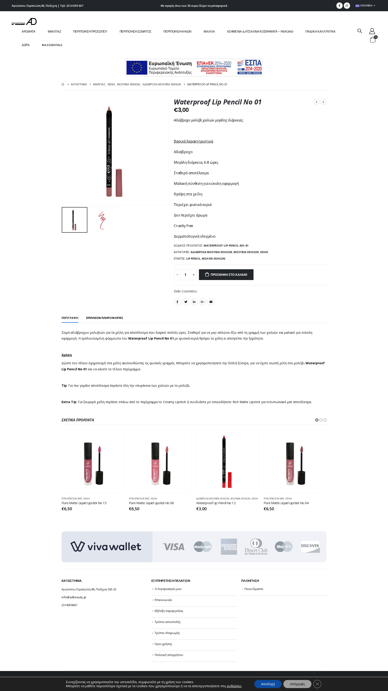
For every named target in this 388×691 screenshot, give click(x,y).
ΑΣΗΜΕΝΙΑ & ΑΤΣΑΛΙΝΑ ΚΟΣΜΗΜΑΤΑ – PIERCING (260, 31)
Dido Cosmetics (185, 291)
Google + (202, 301)
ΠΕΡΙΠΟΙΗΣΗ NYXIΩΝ (177, 31)
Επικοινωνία (163, 600)
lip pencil (193, 259)
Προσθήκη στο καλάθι (229, 274)
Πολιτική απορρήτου (169, 655)
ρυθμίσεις (234, 686)
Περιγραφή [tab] (70, 318)
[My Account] (372, 31)
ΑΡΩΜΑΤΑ (28, 31)
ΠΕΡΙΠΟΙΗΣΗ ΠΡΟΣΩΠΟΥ (90, 31)
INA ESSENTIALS (52, 45)
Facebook (177, 301)
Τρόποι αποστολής (168, 622)
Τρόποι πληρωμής (167, 633)
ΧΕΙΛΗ (264, 252)
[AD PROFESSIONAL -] (24, 21)
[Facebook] (339, 5)
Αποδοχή (268, 684)
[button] (317, 420)
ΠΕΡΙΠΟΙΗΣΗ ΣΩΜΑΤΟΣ (135, 31)
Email (210, 301)
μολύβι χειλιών (213, 259)
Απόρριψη (297, 684)
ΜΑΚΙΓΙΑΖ (54, 31)
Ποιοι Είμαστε (254, 589)
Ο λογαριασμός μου (168, 589)
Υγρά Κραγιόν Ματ (72, 498)
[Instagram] (347, 5)
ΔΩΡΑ (26, 45)
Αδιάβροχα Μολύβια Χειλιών (211, 252)
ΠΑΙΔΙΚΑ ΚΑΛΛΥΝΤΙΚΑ (320, 31)
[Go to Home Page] (63, 84)
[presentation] (62, 151)
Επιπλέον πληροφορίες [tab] (104, 318)
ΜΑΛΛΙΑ (209, 31)
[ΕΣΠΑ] (194, 67)
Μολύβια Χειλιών (246, 252)
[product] (93, 461)
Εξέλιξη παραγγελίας (169, 611)
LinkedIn (194, 301)
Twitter (185, 301)
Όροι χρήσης (163, 644)
